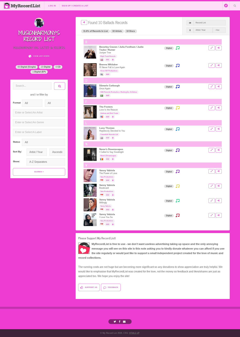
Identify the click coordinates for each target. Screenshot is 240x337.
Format (16, 102)
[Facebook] (120, 321)
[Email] (124, 321)
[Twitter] (115, 321)
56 (27, 67)
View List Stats (41, 56)
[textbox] (39, 112)
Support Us (90, 287)
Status (16, 142)
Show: (16, 161)
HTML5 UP (134, 333)
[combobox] (39, 113)
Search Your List (235, 5)
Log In (52, 6)
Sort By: (17, 151)
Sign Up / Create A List (75, 6)
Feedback (112, 287)
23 (45, 67)
